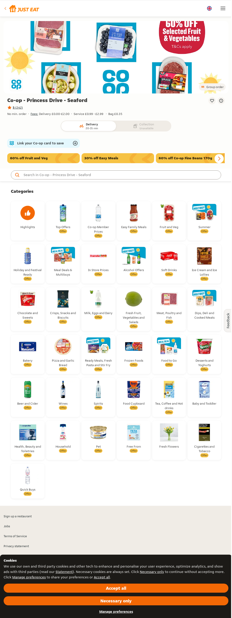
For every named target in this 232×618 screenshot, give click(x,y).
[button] (21, 8)
